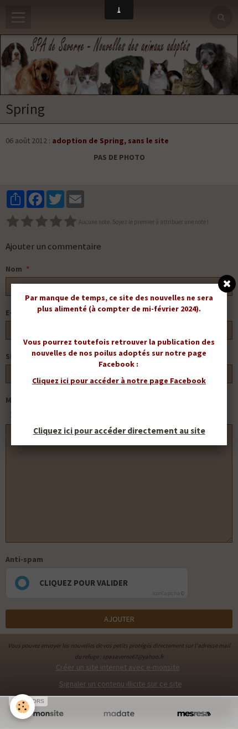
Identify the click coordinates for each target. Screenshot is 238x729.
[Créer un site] (44, 714)
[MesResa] (194, 714)
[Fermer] (227, 284)
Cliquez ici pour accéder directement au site (119, 430)
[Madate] (119, 714)
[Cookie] (22, 706)
